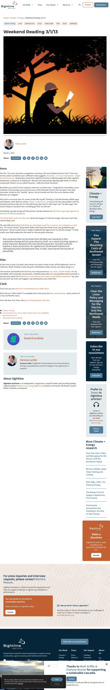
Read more (96, 272)
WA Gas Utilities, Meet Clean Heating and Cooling (96, 472)
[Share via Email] (37, 158)
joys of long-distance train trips (36, 300)
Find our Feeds (96, 429)
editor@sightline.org (65, 615)
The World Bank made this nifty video (15, 218)
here (72, 267)
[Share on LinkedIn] (28, 158)
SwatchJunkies (34, 338)
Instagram (34, 660)
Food (20, 23)
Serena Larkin (20, 143)
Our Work (26, 5)
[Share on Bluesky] (46, 158)
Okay (57, 679)
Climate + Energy (17, 18)
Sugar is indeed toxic (38, 201)
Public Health (49, 23)
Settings (57, 684)
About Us (66, 5)
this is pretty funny (57, 293)
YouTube (97, 423)
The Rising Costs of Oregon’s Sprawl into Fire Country (95, 495)
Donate (88, 5)
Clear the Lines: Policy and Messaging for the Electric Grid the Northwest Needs (96, 457)
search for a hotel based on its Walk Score (32, 288)
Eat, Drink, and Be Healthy (60, 271)
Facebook (10, 660)
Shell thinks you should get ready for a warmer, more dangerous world (48, 225)
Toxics (65, 23)
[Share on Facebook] (33, 158)
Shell (58, 23)
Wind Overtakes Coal (10, 315)
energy (31, 386)
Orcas (40, 23)
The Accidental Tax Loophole (12, 318)
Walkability (73, 23)
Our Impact (50, 5)
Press (40, 5)
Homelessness (30, 23)
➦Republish (16, 158)
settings (20, 684)
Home (5, 18)
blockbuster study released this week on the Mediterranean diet (45, 276)
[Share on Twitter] (24, 158)
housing (41, 386)
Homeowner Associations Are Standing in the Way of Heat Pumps (95, 509)
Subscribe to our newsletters (74, 641)
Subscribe (96, 375)
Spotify (95, 420)
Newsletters (101, 5)
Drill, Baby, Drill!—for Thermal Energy (95, 483)
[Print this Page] (41, 158)
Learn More (96, 217)
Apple (100, 420)
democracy (23, 386)
